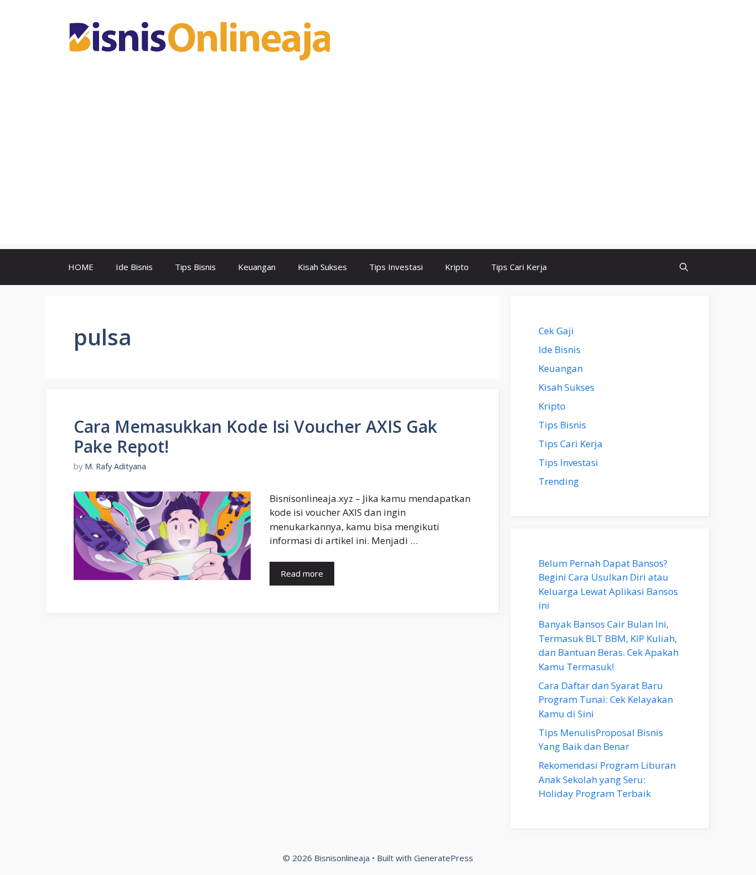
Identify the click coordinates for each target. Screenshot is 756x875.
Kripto (457, 266)
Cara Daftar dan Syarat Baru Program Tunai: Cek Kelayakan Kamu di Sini (605, 699)
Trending (558, 481)
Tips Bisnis (195, 266)
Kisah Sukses (322, 266)
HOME (81, 266)
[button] (684, 267)
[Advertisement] (378, 166)
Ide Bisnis (134, 266)
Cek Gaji (556, 330)
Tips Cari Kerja (519, 266)
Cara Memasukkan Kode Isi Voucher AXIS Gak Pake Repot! (255, 436)
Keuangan (257, 266)
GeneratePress (443, 857)
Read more (302, 573)
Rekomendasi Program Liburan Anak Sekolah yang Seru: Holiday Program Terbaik (607, 779)
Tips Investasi (396, 266)
